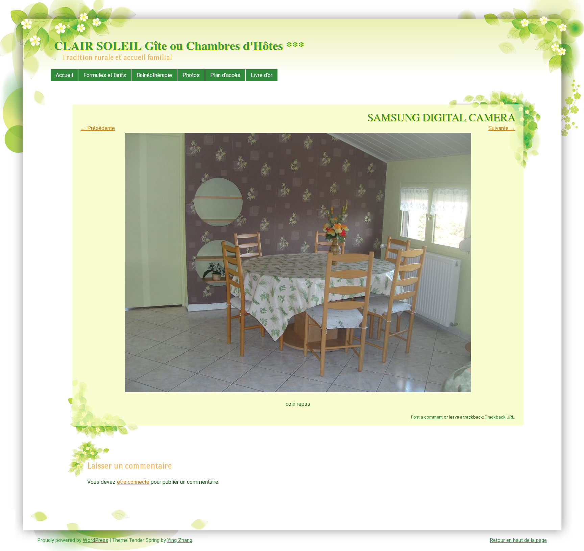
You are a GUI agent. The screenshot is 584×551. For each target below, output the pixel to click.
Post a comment (427, 417)
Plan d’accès (225, 75)
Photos (191, 75)
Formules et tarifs (104, 75)
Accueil (64, 75)
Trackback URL (499, 417)
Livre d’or (261, 75)
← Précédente (97, 128)
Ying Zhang (179, 540)
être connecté (133, 482)
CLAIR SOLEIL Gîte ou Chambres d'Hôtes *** (179, 45)
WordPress (95, 540)
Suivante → (501, 128)
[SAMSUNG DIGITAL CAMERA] (298, 390)
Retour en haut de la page (518, 540)
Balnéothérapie (154, 75)
